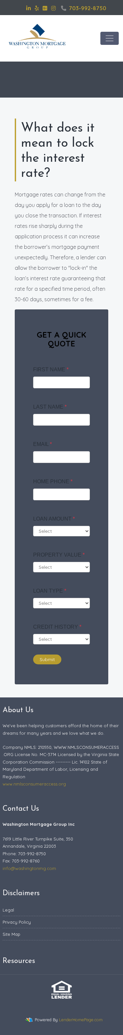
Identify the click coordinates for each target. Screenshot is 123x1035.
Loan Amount (54, 519)
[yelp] (37, 8)
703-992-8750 (87, 8)
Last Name (50, 407)
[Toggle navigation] (109, 38)
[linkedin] (28, 8)
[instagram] (53, 8)
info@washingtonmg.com (29, 868)
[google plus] (45, 8)
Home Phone (52, 481)
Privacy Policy (17, 922)
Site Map (11, 934)
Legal (8, 910)
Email (42, 444)
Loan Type (49, 591)
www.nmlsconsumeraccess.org (34, 783)
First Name (51, 369)
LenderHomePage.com (81, 1019)
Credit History (57, 627)
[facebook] (20, 8)
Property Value (59, 555)
